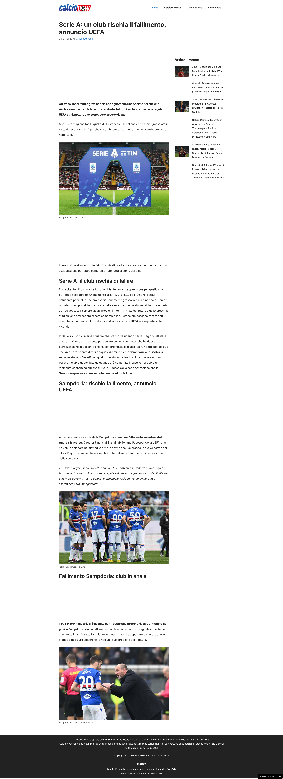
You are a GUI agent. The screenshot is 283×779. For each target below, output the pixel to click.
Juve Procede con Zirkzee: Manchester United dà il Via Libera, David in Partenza (207, 71)
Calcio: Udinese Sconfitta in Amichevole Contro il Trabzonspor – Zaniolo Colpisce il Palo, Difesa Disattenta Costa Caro (207, 128)
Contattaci (163, 755)
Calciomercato (172, 7)
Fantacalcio (214, 7)
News (155, 7)
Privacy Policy (141, 773)
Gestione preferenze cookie (270, 776)
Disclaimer (156, 773)
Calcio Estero (194, 7)
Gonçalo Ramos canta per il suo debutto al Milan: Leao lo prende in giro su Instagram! (207, 87)
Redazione (126, 773)
